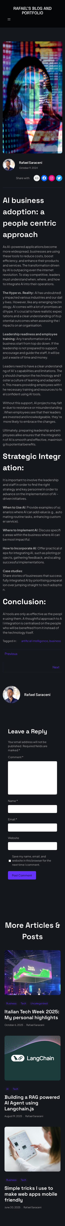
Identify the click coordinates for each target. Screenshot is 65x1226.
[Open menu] (9, 19)
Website (13, 838)
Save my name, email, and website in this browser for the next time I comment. (31, 860)
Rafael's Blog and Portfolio (32, 11)
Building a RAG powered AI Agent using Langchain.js (32, 1103)
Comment (15, 757)
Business (11, 1003)
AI (7, 1088)
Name (13, 801)
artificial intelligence (34, 641)
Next (56, 667)
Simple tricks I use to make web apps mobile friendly (31, 1194)
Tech (23, 1003)
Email (12, 819)
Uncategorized (39, 1003)
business (55, 641)
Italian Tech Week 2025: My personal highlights (32, 1014)
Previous (11, 654)
